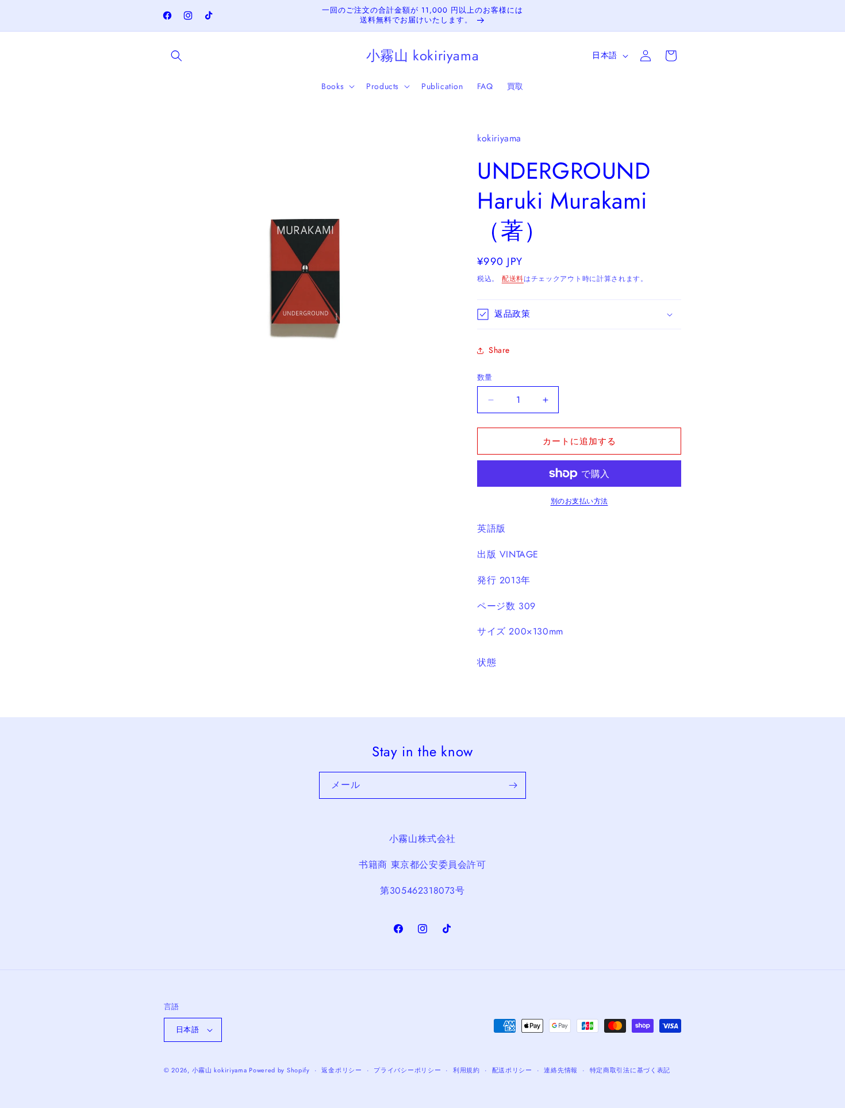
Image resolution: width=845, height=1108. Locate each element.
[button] (176, 55)
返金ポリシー (341, 1070)
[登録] (512, 785)
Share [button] (499, 350)
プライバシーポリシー (407, 1070)
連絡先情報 (561, 1070)
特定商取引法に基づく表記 (630, 1070)
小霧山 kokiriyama (220, 1070)
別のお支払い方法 (579, 501)
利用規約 (466, 1070)
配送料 (513, 279)
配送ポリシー (512, 1070)
